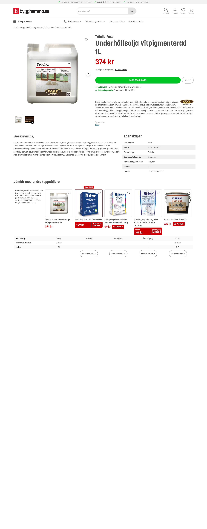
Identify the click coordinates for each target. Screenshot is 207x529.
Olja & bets (49, 27)
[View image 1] (18, 119)
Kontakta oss (73, 21)
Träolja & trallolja (63, 27)
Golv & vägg (20, 27)
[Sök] (132, 11)
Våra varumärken (117, 21)
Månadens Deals (135, 21)
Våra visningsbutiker (94, 21)
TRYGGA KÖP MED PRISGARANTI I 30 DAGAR (76, 2)
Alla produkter (25, 21)
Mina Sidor (175, 13)
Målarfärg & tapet (35, 27)
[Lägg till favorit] (86, 40)
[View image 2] (29, 119)
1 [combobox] (186, 80)
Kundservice (166, 13)
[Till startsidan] (31, 11)
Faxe (97, 125)
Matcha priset (121, 69)
